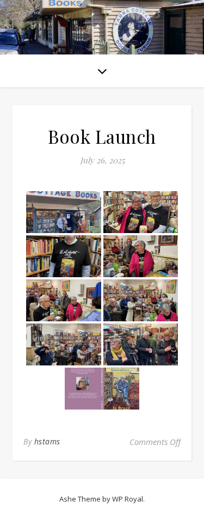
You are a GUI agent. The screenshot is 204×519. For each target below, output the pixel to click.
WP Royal (127, 499)
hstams (47, 441)
